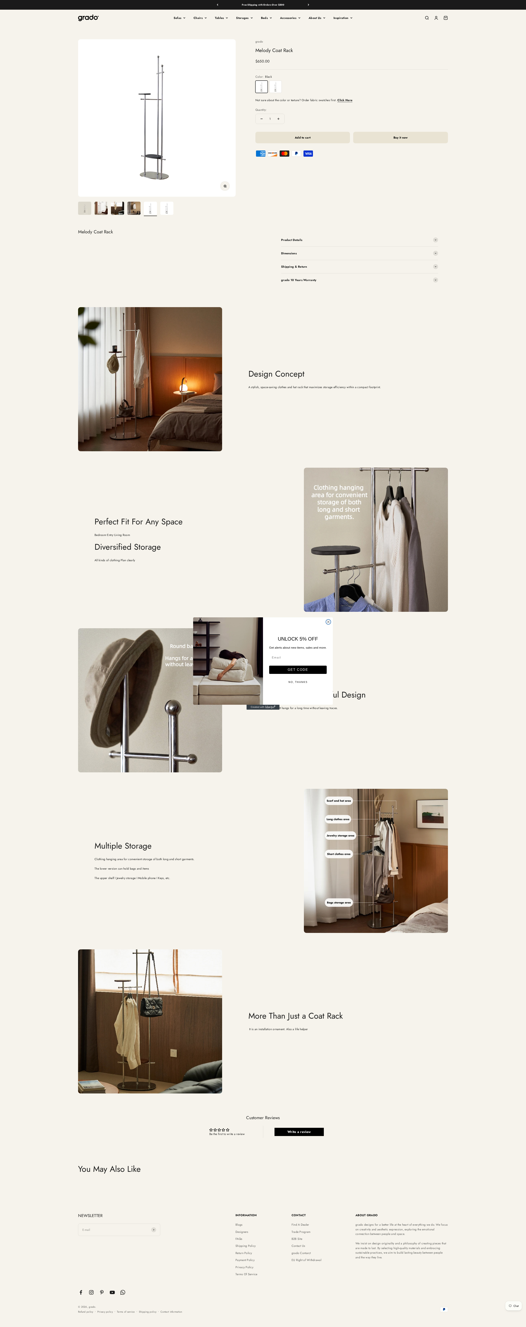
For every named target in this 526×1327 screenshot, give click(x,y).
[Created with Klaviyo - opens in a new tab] (263, 707)
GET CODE (298, 669)
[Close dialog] (328, 621)
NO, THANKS (298, 682)
